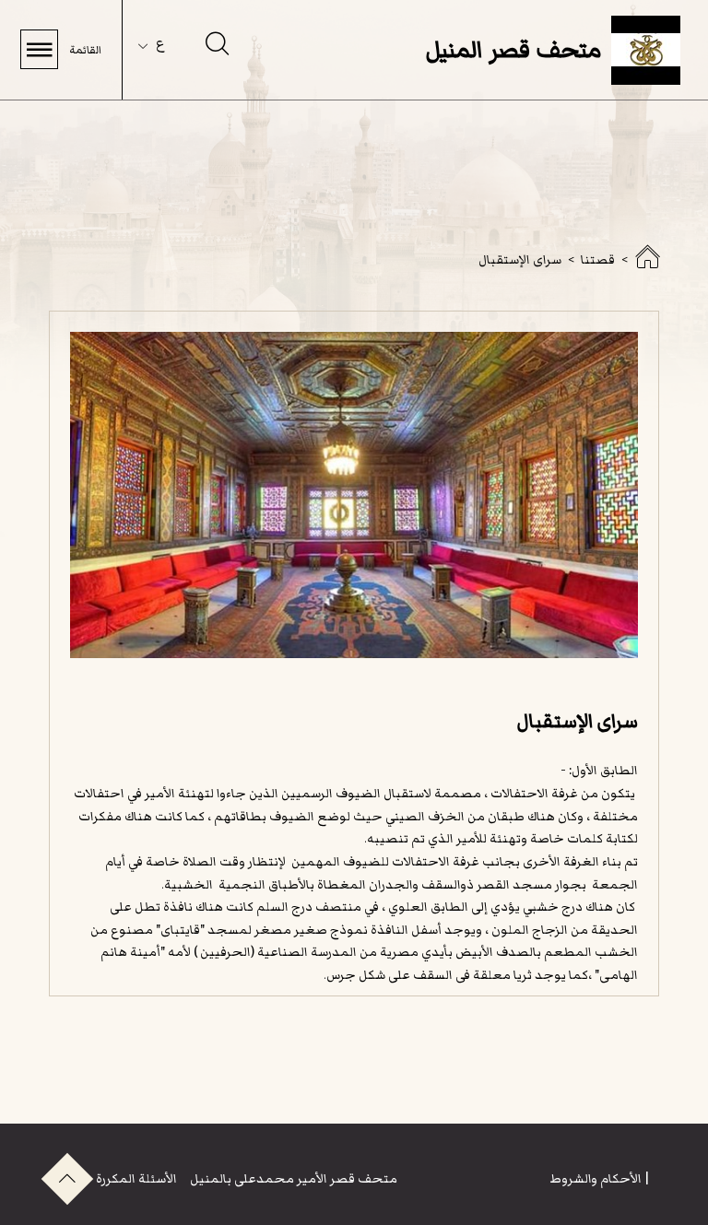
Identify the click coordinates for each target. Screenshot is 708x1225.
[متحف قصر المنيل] (647, 263)
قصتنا (598, 259)
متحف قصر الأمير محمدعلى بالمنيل (292, 1178)
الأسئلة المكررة (136, 1178)
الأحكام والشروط (595, 1178)
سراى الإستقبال (519, 259)
